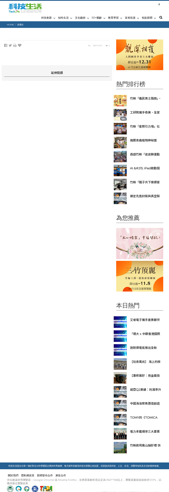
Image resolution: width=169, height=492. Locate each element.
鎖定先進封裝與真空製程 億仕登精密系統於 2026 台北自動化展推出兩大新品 (146, 196)
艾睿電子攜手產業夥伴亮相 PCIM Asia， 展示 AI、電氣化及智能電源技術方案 (146, 320)
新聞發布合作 (45, 475)
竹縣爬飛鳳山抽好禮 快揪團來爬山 (145, 445)
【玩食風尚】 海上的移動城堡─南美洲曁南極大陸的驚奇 (145, 361)
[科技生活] (25, 9)
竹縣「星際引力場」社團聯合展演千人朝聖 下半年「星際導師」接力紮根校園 (145, 126)
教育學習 (113, 17)
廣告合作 (60, 475)
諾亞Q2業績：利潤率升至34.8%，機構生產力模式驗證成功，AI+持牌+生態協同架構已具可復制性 (146, 389)
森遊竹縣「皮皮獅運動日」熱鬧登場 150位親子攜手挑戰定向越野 (146, 154)
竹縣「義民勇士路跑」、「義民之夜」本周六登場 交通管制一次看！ (145, 98)
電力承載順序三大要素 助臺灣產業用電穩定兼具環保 (145, 431)
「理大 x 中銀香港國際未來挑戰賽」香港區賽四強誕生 (145, 334)
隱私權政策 (27, 475)
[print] (15, 46)
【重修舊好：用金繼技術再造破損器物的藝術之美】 (145, 375)
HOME (10, 24)
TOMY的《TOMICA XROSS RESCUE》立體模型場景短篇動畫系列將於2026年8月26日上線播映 (145, 417)
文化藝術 (80, 17)
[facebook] (6, 46)
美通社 (20, 24)
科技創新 (46, 17)
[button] (160, 17)
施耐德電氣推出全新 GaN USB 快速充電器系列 (146, 347)
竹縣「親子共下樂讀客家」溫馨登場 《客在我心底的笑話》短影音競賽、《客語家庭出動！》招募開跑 (145, 182)
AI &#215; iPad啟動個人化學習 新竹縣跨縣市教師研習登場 (145, 168)
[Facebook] (159, 4)
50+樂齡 (97, 17)
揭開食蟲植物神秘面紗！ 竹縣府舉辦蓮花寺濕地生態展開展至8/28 (145, 140)
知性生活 (63, 17)
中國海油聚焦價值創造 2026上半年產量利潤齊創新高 (145, 403)
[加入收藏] (20, 46)
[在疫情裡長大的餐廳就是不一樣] (139, 243)
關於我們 (13, 475)
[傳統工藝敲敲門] (139, 54)
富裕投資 (130, 17)
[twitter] (11, 46)
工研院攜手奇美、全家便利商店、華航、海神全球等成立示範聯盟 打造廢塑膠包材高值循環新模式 (145, 112)
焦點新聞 (147, 17)
